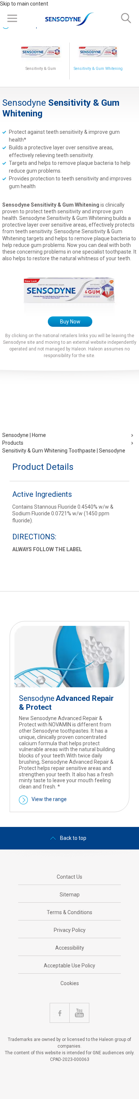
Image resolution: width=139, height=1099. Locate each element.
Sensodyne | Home (24, 435)
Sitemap (70, 895)
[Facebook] (59, 1012)
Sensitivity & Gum (41, 68)
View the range (49, 799)
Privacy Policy (70, 930)
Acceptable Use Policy (69, 966)
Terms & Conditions (69, 912)
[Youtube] (79, 1012)
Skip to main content (24, 4)
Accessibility (69, 948)
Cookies (69, 983)
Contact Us (69, 877)
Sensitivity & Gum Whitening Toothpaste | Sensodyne (63, 451)
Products (12, 443)
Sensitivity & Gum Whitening (98, 68)
